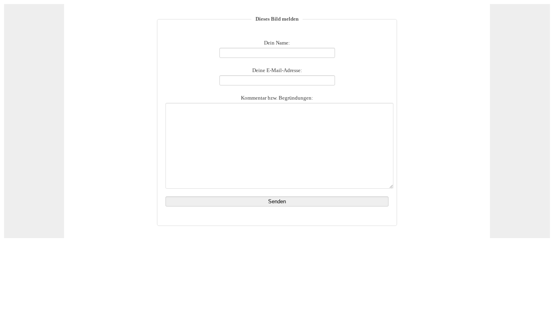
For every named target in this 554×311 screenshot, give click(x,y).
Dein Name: (277, 43)
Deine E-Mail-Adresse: (277, 70)
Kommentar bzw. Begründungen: (277, 98)
